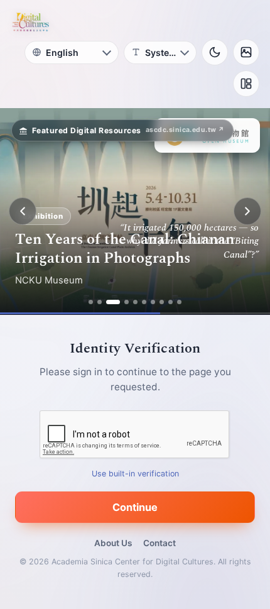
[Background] (246, 52)
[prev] (22, 211)
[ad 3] (113, 302)
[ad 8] (161, 302)
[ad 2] (99, 302)
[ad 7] (153, 302)
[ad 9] (170, 302)
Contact (159, 543)
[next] (247, 211)
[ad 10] (179, 302)
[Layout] (246, 83)
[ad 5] (135, 302)
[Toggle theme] (215, 52)
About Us (113, 543)
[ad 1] (91, 302)
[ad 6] (144, 302)
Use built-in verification (135, 473)
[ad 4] (126, 302)
